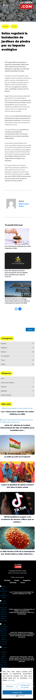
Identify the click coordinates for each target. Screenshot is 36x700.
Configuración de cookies (25, 686)
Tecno (22, 582)
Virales (16, 580)
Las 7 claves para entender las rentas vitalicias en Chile (22, 593)
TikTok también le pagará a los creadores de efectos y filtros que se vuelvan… (17, 519)
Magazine (5, 26)
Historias (13, 582)
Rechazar (9, 686)
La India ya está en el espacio (17, 457)
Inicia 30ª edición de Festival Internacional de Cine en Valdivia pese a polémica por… (17, 427)
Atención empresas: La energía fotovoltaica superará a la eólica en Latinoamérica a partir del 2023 (17, 301)
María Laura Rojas (8, 55)
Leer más (11, 680)
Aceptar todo (17, 692)
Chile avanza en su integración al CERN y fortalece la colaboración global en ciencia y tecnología (21, 611)
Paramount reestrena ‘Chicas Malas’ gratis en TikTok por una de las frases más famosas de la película (21, 659)
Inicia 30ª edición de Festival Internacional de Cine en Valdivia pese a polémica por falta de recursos (16, 273)
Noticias (14, 26)
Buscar (30, 329)
